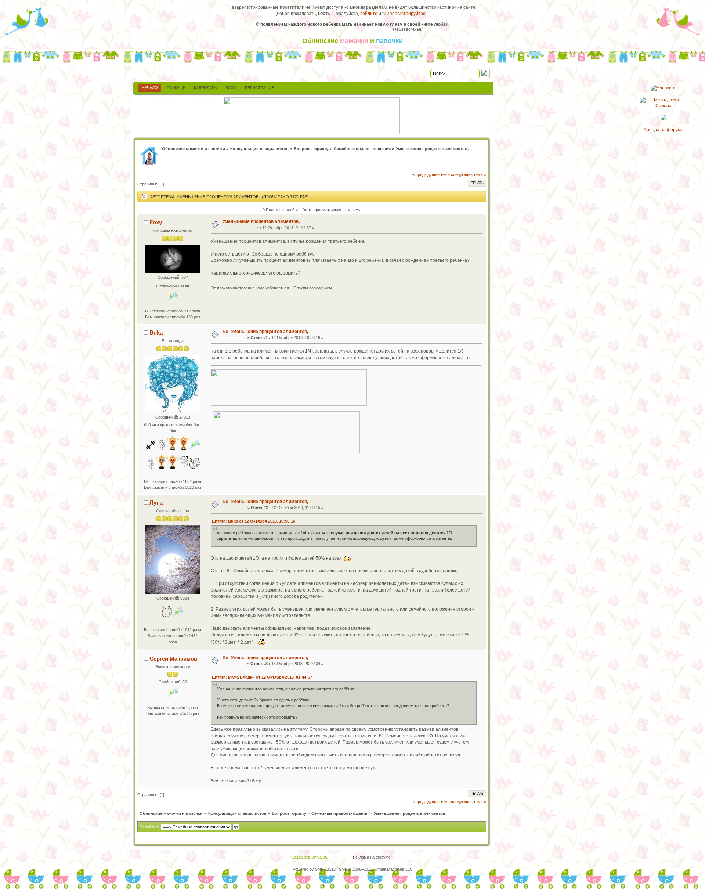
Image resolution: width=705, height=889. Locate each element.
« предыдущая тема (431, 174)
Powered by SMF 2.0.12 (314, 869)
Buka (156, 332)
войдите (368, 13)
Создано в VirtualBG (309, 857)
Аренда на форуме (663, 129)
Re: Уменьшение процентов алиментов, (265, 331)
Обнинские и (352, 40)
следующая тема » (468, 174)
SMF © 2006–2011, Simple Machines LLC (376, 869)
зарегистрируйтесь (407, 13)
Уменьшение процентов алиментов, (261, 221)
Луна (156, 502)
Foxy (155, 222)
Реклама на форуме (372, 857)
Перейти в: (150, 827)
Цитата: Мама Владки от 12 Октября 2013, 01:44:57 (262, 677)
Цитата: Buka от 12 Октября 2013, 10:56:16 (253, 521)
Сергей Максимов (173, 658)
